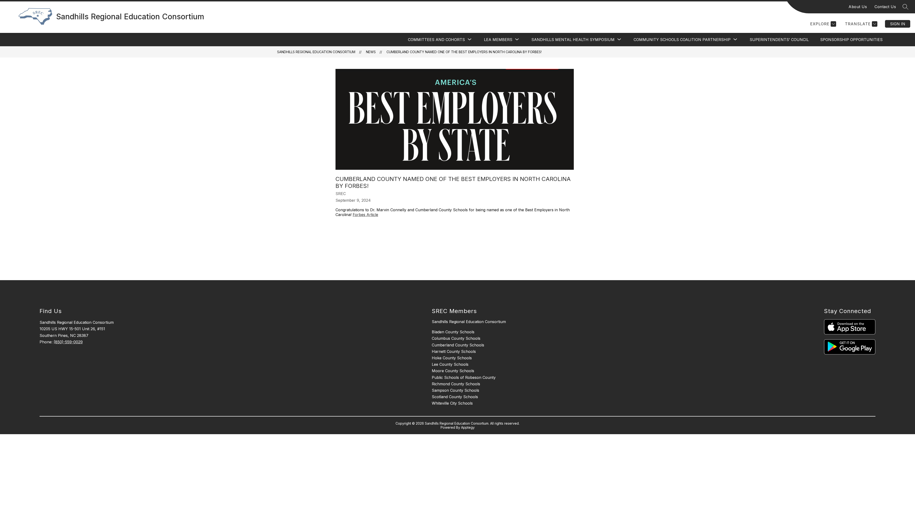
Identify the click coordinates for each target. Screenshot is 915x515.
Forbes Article (365, 214)
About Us (858, 6)
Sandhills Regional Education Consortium (316, 52)
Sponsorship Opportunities (851, 39)
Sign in (897, 23)
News (371, 52)
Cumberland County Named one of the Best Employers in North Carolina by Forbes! (464, 52)
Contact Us (885, 6)
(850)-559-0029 (68, 342)
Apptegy (468, 427)
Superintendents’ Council (779, 39)
